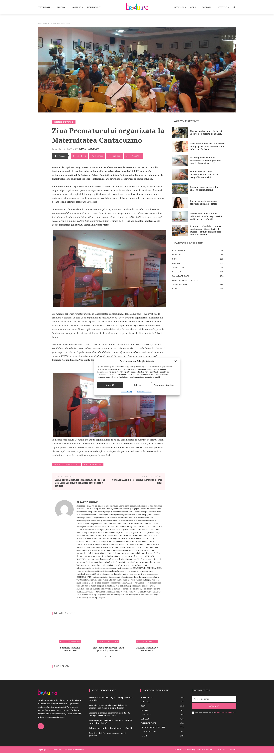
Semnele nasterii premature (70, 649)
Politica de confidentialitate (225, 713)
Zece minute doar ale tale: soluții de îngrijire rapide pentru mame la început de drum (207, 146)
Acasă (40, 24)
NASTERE (48, 24)
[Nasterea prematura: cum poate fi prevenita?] (108, 630)
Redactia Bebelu (88, 149)
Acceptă (109, 385)
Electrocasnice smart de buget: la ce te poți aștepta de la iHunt (206, 132)
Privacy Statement (144, 391)
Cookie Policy (126, 391)
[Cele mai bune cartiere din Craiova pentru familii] (180, 188)
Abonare (214, 706)
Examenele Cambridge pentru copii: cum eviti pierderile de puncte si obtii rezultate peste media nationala (205, 230)
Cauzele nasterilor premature (147, 649)
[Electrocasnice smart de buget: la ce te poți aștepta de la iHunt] (180, 132)
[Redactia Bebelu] (64, 550)
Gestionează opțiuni (164, 385)
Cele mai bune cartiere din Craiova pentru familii (204, 188)
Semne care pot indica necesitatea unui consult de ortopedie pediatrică (204, 174)
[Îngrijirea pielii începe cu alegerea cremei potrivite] (180, 202)
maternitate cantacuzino (66, 465)
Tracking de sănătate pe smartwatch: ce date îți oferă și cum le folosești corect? (206, 160)
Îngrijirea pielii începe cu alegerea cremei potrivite (203, 202)
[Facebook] (41, 726)
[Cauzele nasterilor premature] (147, 630)
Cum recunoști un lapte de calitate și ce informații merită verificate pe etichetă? (206, 216)
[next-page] (110, 657)
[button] (175, 361)
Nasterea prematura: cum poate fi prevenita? (108, 649)
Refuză (137, 385)
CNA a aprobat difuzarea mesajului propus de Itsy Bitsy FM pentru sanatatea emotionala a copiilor (80, 482)
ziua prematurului (92, 465)
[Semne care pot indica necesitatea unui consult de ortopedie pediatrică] (180, 174)
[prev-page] (105, 657)
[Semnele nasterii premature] (70, 630)
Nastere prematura (62, 24)
